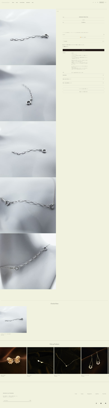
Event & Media (22, 2)
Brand (13, 2)
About (17, 2)
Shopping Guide (89, 393)
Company (82, 393)
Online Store (101, 2)
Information (28, 2)
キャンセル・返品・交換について (83, 88)
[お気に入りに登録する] (103, 34)
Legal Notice (97, 393)
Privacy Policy (104, 393)
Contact (76, 393)
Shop (32, 2)
